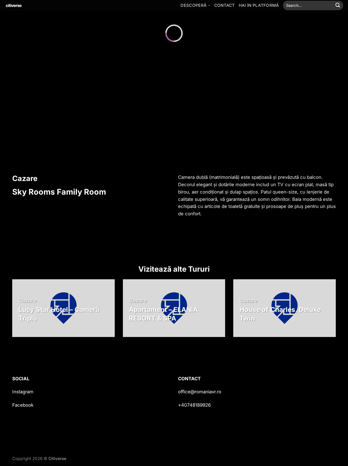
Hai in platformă (259, 5)
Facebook (22, 405)
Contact (224, 5)
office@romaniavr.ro (199, 391)
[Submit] (338, 5)
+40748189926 (194, 405)
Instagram (22, 391)
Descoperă (194, 5)
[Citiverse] (31, 5)
